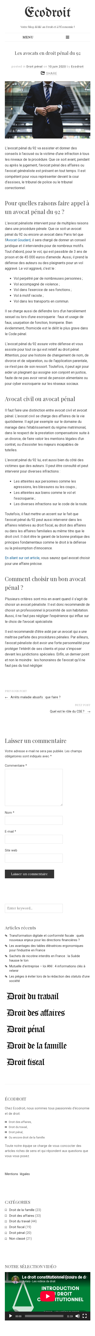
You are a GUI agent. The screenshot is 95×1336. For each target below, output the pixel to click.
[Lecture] (10, 1316)
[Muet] (77, 1316)
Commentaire (16, 766)
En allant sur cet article (22, 558)
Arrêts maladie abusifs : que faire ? (33, 697)
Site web (11, 850)
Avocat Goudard (18, 240)
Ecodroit (48, 13)
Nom (9, 813)
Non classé (17, 1239)
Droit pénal (35, 66)
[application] (47, 1296)
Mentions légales (17, 1174)
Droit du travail (19, 1221)
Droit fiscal (17, 1227)
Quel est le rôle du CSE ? (70, 711)
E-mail (10, 831)
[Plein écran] (84, 1316)
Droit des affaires (21, 1216)
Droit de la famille (21, 1210)
